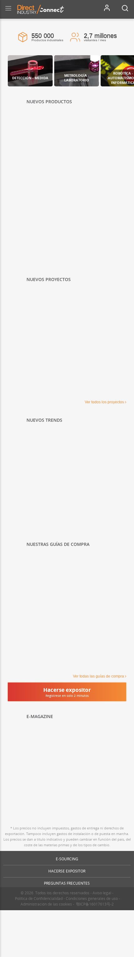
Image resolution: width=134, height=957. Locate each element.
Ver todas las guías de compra (98, 676)
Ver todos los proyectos (104, 402)
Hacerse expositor (66, 871)
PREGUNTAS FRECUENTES (67, 883)
